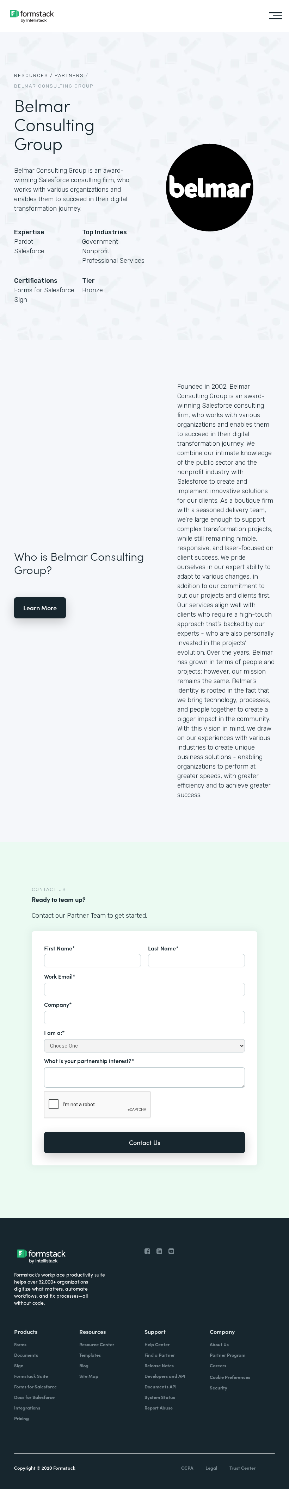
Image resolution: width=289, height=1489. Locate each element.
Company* (58, 1004)
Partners (69, 75)
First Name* (59, 948)
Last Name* (163, 948)
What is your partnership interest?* (89, 1060)
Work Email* (59, 976)
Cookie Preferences (230, 1377)
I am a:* (54, 1032)
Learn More (40, 607)
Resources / (33, 75)
